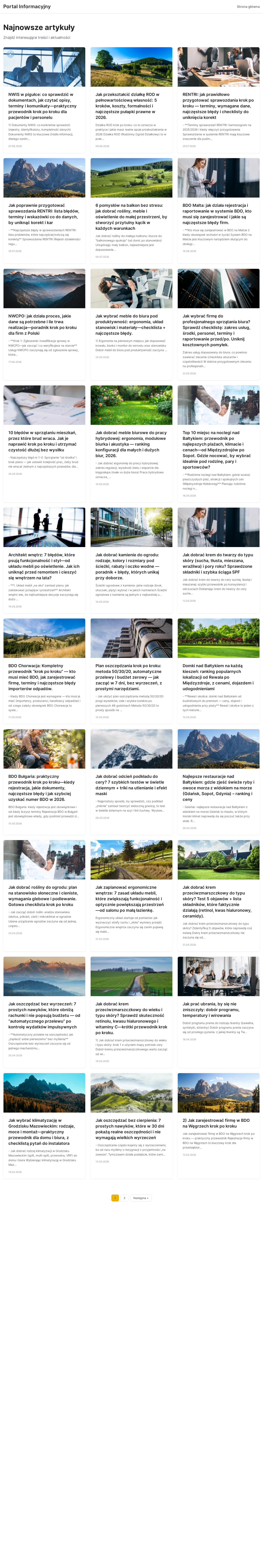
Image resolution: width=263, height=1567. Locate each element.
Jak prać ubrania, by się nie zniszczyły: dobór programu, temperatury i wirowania (211, 1009)
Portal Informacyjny (27, 6)
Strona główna (248, 7)
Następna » (141, 1198)
